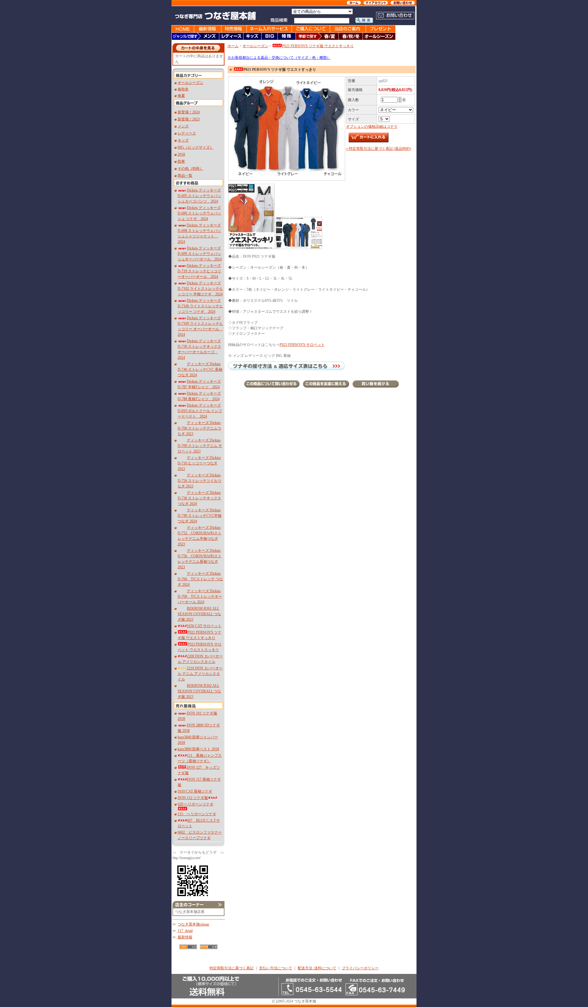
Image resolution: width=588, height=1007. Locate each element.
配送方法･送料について (317, 968)
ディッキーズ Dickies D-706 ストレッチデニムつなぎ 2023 (199, 428)
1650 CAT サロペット (204, 626)
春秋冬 (183, 89)
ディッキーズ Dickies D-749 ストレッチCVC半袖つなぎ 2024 (199, 515)
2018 (181, 154)
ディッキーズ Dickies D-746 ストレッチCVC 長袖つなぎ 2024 (200, 369)
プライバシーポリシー (360, 968)
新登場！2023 (189, 119)
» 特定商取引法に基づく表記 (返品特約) (378, 148)
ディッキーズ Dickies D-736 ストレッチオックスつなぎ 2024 (199, 498)
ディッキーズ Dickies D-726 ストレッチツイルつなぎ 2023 (199, 480)
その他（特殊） (190, 168)
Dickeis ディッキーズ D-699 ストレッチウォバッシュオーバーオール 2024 (200, 253)
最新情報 (185, 937)
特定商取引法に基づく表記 (231, 968)
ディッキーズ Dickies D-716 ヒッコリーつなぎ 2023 (199, 463)
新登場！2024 (189, 112)
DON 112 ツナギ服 (193, 798)
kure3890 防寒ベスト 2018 (198, 749)
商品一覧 (185, 175)
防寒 (181, 161)
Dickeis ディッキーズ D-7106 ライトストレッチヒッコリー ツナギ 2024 (200, 306)
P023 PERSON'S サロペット (302, 345)
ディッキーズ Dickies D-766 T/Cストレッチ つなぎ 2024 (200, 579)
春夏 (181, 95)
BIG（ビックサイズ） (195, 147)
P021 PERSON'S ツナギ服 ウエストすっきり (318, 46)
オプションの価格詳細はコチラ (372, 126)
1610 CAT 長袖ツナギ (195, 791)
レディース (187, 133)
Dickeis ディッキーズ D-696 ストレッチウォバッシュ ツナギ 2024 (199, 213)
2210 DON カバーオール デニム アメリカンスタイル (200, 673)
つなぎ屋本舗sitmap (193, 924)
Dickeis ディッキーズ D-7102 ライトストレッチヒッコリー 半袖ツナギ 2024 (200, 288)
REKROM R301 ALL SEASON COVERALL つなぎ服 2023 (199, 614)
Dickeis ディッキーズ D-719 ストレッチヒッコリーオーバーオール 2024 (199, 271)
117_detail (185, 931)
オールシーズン (190, 83)
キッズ (183, 140)
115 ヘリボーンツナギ (197, 814)
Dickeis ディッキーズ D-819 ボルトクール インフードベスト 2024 (200, 410)
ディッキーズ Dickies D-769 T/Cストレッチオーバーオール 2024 (200, 596)
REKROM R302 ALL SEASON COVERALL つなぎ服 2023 (199, 691)
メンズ (183, 126)
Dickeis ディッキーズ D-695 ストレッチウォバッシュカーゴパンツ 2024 (199, 195)
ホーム (233, 46)
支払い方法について (275, 968)
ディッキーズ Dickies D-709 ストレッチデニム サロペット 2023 (200, 445)
